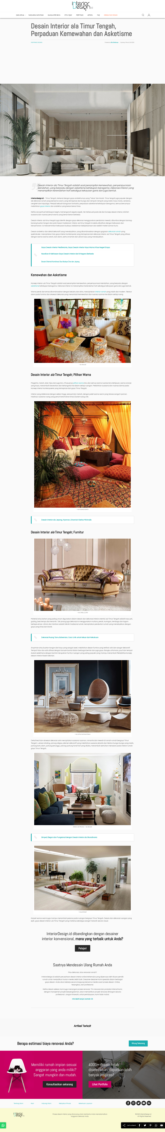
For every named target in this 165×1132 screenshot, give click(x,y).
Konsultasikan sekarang (59, 1084)
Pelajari (83, 948)
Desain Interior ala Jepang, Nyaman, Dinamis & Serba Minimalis (66, 520)
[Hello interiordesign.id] (3, 1125)
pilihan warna (78, 383)
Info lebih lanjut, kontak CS (82, 999)
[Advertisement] (82, 66)
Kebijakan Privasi (65, 1103)
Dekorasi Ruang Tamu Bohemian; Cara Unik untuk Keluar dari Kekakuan (69, 637)
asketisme (35, 286)
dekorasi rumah (114, 231)
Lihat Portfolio (100, 1084)
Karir (32, 1103)
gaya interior (45, 206)
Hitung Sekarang (138, 1043)
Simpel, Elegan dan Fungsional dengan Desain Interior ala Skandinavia (69, 837)
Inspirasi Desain (36, 42)
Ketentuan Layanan (85, 1103)
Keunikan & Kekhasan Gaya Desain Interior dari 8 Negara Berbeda (67, 254)
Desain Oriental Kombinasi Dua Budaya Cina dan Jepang (60, 261)
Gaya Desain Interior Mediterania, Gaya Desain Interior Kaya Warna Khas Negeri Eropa (75, 247)
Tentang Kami (18, 1103)
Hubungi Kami (46, 1103)
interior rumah (100, 292)
